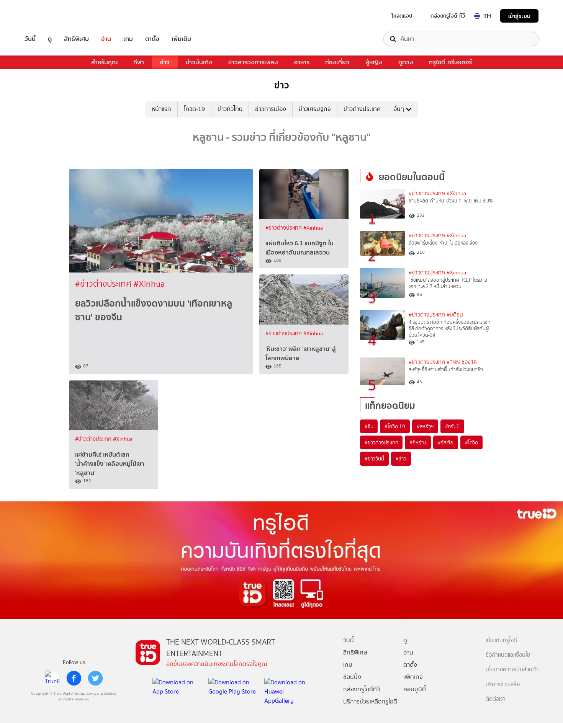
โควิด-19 (194, 108)
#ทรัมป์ (452, 426)
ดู (50, 39)
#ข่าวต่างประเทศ (104, 283)
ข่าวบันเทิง (199, 62)
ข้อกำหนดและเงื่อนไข (508, 655)
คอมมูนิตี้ (414, 689)
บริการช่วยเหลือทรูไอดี (370, 701)
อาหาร (301, 62)
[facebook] (74, 678)
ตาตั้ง (152, 39)
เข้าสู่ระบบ (519, 15)
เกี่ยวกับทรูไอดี (501, 641)
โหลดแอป (401, 16)
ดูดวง (405, 62)
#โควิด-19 (395, 426)
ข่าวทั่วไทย (230, 108)
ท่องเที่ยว (337, 62)
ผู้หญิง (373, 62)
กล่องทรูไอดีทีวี (361, 689)
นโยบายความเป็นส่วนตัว (512, 670)
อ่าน (106, 39)
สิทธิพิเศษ (76, 39)
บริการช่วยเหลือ (503, 685)
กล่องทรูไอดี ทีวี (447, 16)
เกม (128, 39)
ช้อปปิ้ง (352, 676)
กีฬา (138, 62)
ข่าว (165, 62)
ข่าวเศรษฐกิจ (315, 108)
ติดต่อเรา (496, 699)
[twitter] (95, 678)
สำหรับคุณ (104, 62)
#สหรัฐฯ (425, 426)
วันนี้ (30, 39)
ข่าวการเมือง (270, 108)
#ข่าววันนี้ (374, 458)
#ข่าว (401, 458)
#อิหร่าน (417, 442)
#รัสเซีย (445, 442)
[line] (52, 678)
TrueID (47, 16)
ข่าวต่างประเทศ (362, 108)
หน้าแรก (161, 108)
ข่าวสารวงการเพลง (253, 62)
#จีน (369, 426)
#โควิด (471, 442)
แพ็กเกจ (413, 676)
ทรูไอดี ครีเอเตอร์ (450, 62)
